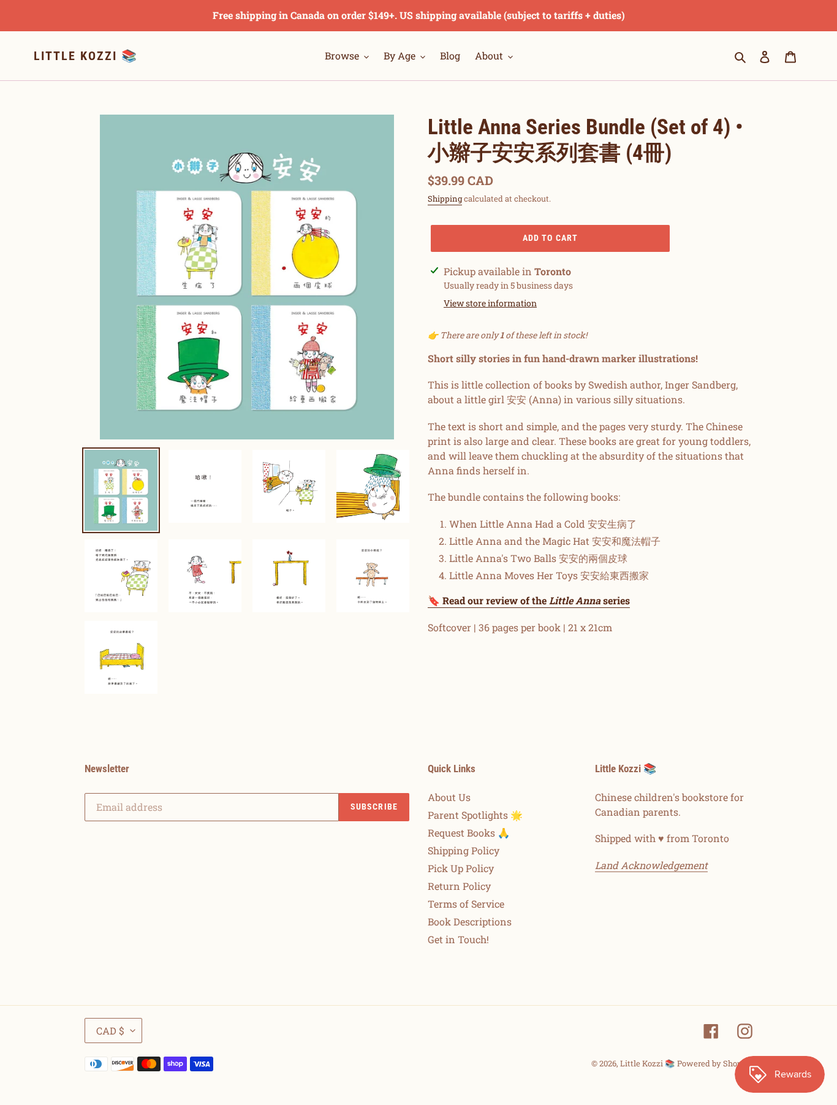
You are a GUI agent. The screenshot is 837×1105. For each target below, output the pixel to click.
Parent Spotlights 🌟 (475, 814)
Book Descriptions (470, 921)
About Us (449, 797)
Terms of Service (466, 903)
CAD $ (110, 1030)
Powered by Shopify (714, 1063)
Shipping (445, 198)
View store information (490, 303)
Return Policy (459, 885)
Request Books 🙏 (469, 832)
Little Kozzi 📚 (86, 55)
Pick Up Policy (461, 868)
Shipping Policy (463, 850)
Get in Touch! (458, 939)
